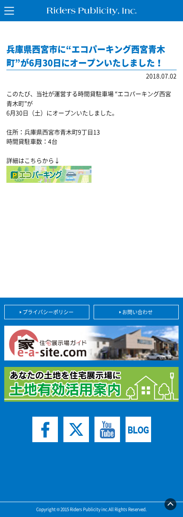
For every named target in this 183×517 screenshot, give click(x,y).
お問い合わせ (137, 312)
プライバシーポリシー (48, 312)
